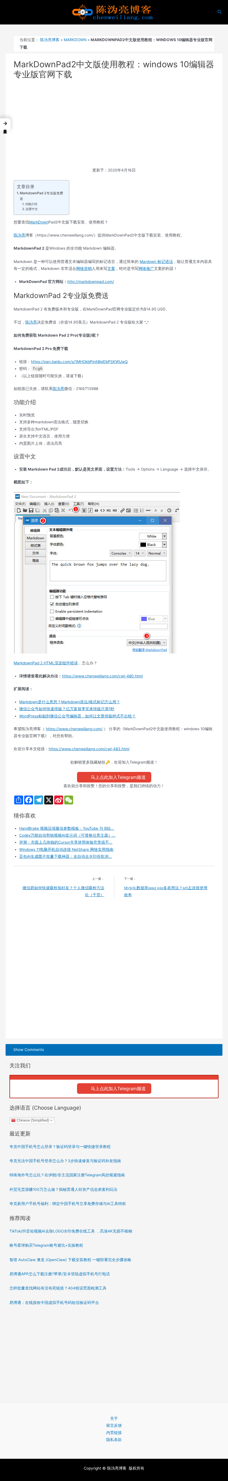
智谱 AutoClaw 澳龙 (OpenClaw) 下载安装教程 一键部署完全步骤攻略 (70, 1260)
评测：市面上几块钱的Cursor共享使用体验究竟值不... (65, 842)
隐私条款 (114, 1439)
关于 (114, 1418)
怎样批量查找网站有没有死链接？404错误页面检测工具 (57, 1288)
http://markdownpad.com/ (90, 281)
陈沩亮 (19, 235)
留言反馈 (114, 1425)
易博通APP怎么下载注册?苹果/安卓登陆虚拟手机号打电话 (59, 1274)
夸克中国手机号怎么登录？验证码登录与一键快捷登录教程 (60, 1146)
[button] (5, 124)
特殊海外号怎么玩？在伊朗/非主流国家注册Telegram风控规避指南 (67, 1175)
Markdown (75, 40)
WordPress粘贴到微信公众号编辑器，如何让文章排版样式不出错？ (77, 716)
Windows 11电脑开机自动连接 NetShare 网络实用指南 (66, 849)
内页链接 (114, 1432)
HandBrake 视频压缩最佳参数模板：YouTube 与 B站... (66, 828)
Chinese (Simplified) (32, 1120)
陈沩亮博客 (50, 40)
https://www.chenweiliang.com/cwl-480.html (102, 676)
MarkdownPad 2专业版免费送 (41, 196)
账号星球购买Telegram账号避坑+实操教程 (46, 1245)
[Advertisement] (114, 126)
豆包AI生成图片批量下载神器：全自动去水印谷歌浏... (65, 856)
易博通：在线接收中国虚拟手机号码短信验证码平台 (54, 1302)
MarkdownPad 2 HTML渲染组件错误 (46, 663)
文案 (111, 268)
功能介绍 (31, 204)
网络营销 (84, 268)
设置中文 (32, 209)
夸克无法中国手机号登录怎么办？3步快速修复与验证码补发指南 (65, 1161)
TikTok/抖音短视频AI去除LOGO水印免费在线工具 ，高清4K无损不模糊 (70, 1231)
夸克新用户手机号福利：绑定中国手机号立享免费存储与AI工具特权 (67, 1203)
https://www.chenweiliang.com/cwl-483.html (89, 749)
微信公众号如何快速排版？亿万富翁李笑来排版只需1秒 (66, 709)
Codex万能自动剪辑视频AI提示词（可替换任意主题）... (67, 835)
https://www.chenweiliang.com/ (74, 729)
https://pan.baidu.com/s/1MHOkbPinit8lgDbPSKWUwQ (79, 361)
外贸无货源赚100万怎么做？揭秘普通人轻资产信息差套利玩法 (63, 1189)
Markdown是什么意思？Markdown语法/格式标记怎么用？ (69, 702)
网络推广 (146, 268)
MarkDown (38, 222)
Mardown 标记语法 (156, 261)
